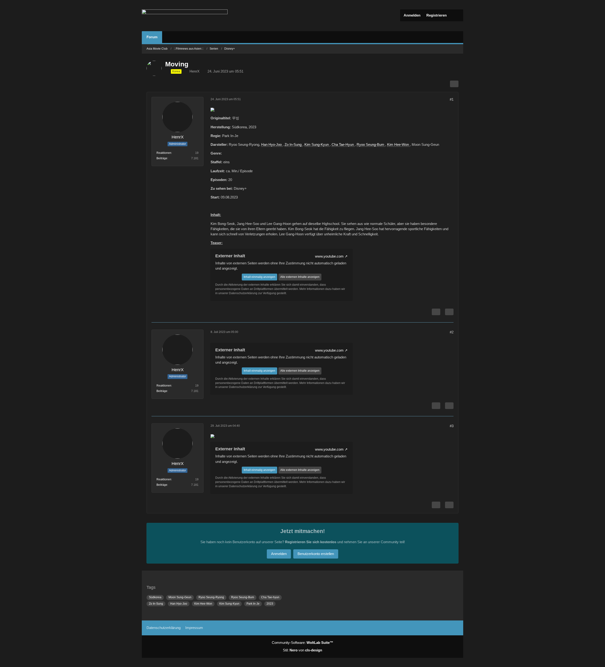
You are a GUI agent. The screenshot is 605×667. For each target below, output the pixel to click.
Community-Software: (302, 643)
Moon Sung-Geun (180, 597)
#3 (452, 426)
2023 (270, 603)
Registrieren (436, 15)
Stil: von (302, 650)
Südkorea (155, 597)
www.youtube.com (329, 256)
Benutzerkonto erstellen (316, 554)
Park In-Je (252, 603)
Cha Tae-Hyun (343, 144)
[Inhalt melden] (436, 312)
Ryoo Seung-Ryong (211, 597)
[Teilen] (454, 84)
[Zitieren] (449, 312)
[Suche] (456, 15)
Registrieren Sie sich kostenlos (310, 542)
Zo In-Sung (293, 144)
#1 (452, 99)
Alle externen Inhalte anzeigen (300, 277)
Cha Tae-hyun (270, 597)
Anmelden (412, 15)
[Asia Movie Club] (185, 15)
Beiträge (161, 158)
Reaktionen (163, 153)
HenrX (194, 71)
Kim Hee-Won (398, 144)
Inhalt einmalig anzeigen (259, 277)
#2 (452, 332)
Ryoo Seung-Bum (371, 144)
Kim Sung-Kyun (317, 144)
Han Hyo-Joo (272, 144)
